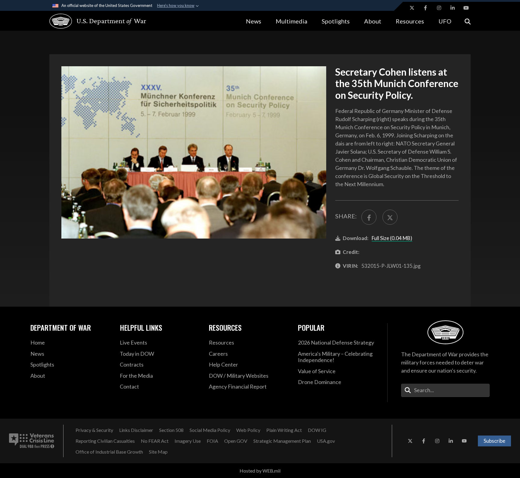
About (372, 21)
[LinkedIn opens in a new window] (452, 7)
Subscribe (494, 441)
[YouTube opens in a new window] (466, 7)
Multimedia (291, 21)
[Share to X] (390, 217)
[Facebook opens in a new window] (425, 7)
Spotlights (336, 21)
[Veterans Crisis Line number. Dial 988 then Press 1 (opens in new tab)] (31, 440)
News (253, 21)
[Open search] (468, 21)
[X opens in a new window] (411, 7)
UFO (444, 21)
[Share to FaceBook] (368, 217)
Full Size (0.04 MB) (392, 238)
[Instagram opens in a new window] (439, 7)
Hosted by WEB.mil (260, 470)
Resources (410, 21)
